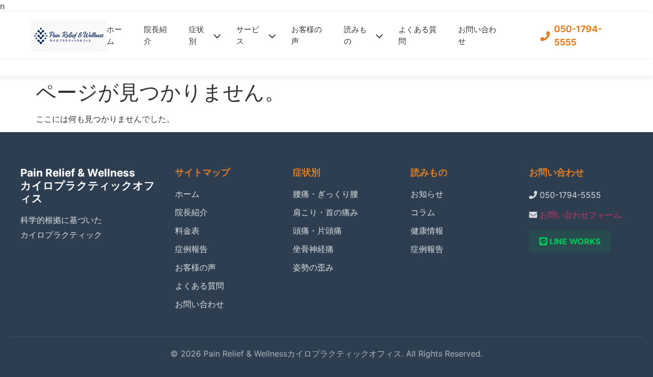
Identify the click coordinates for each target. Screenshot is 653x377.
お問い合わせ (477, 35)
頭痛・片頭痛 (317, 230)
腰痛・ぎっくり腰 (325, 194)
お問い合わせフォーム (580, 215)
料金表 (187, 230)
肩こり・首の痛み (325, 212)
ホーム (114, 35)
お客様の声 (306, 35)
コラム (423, 212)
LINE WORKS (573, 241)
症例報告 (191, 249)
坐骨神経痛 (313, 249)
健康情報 (427, 230)
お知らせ (427, 194)
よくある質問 (417, 35)
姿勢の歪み (313, 267)
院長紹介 (155, 35)
